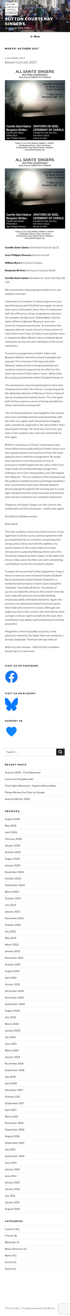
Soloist (9, 1268)
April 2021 (11, 977)
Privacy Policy (12, 1308)
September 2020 (15, 1004)
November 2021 (14, 957)
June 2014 (11, 1162)
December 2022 (14, 918)
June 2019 (11, 1043)
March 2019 (12, 1050)
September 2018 (14, 1070)
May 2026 (10, 825)
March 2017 (11, 1116)
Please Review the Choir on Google (25, 792)
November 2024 (14, 872)
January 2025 (12, 865)
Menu (37, 36)
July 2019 (10, 1037)
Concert (9, 1229)
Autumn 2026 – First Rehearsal (23, 772)
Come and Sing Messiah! (19, 779)
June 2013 (11, 1176)
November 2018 (14, 1063)
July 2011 (10, 1195)
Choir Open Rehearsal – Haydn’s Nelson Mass (30, 785)
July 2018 (10, 1076)
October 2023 (13, 898)
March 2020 (12, 1024)
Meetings (10, 1242)
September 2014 (14, 1156)
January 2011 (12, 1202)
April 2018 (11, 1083)
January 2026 (12, 845)
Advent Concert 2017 (21, 62)
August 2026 (12, 819)
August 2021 (12, 971)
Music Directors (14, 1248)
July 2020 (10, 1017)
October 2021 (13, 964)
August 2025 (12, 858)
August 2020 (12, 1010)
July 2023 (10, 905)
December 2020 (14, 991)
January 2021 (12, 984)
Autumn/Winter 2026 (17, 799)
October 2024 (13, 878)
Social (8, 1262)
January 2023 (12, 911)
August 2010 (12, 1209)
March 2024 (12, 891)
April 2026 (11, 832)
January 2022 (12, 951)
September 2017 (14, 1103)
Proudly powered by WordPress (38, 1308)
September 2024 (15, 885)
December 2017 (14, 1090)
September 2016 (14, 1129)
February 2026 (13, 839)
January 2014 (12, 1169)
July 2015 (10, 1149)
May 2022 (10, 938)
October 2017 (13, 1096)
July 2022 (10, 931)
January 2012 (12, 1189)
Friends (9, 1235)
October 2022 (13, 924)
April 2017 (11, 1110)
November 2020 (14, 997)
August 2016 (12, 1136)
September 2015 (14, 1142)
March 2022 (12, 944)
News (8, 1255)
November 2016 (14, 1123)
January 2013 (12, 1182)
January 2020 (12, 1030)
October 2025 (13, 852)
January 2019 (12, 1057)
